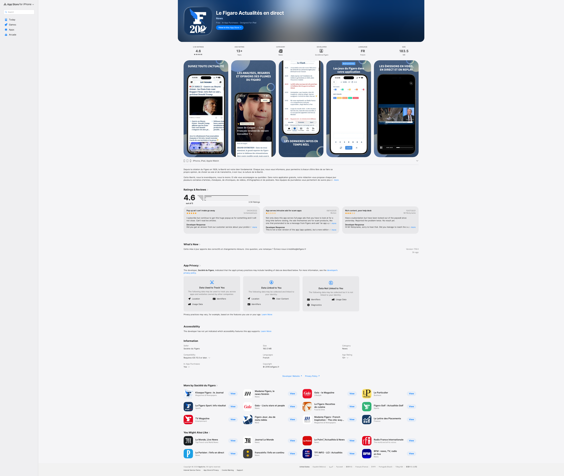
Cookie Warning (228, 470)
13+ (344, 357)
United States (304, 467)
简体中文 (349, 467)
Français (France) (361, 467)
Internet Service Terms (192, 470)
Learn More (267, 314)
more (336, 180)
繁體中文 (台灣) (411, 467)
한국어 (373, 467)
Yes (185, 367)
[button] (19, 19)
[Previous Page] (181, 108)
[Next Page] (421, 108)
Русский (339, 467)
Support (240, 470)
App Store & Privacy (211, 470)
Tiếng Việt (399, 467)
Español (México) (319, 467)
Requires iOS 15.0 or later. (195, 357)
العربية (331, 467)
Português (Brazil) (385, 467)
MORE (254, 227)
